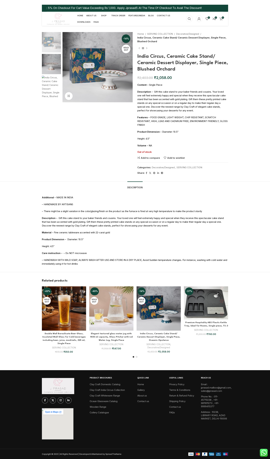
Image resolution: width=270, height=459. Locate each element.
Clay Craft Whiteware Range (105, 395)
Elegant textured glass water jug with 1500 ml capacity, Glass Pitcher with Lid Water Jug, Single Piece (111, 336)
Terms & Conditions (179, 389)
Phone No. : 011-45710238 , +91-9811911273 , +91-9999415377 (210, 401)
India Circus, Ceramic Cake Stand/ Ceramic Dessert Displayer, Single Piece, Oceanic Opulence (158, 336)
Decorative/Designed (187, 33)
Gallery (141, 389)
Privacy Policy (176, 384)
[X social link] (150, 173)
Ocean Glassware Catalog (104, 401)
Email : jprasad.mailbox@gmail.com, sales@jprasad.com (216, 387)
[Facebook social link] (146, 173)
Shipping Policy (177, 401)
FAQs (172, 412)
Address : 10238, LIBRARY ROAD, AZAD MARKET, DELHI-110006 (214, 415)
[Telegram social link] (162, 173)
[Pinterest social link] (154, 173)
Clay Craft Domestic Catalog (105, 384)
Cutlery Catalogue (99, 412)
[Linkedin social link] (158, 173)
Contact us (143, 401)
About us (142, 395)
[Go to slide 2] (136, 357)
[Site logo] (58, 18)
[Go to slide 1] (133, 357)
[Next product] (147, 48)
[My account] (199, 19)
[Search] (189, 19)
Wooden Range (98, 406)
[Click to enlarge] (69, 96)
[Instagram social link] (61, 400)
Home (140, 33)
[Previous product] (139, 48)
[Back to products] (143, 48)
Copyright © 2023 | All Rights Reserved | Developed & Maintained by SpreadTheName (81, 454)
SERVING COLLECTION (160, 33)
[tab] (135, 186)
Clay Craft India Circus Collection (107, 389)
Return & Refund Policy (181, 395)
